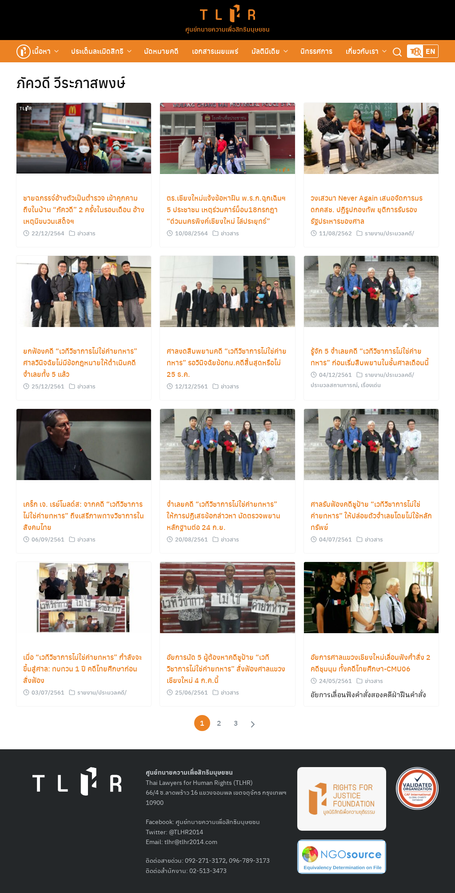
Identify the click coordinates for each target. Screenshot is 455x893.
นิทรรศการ (316, 51)
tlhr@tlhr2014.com (190, 841)
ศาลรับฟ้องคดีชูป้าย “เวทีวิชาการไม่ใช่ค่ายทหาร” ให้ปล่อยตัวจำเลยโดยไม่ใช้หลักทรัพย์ (371, 515)
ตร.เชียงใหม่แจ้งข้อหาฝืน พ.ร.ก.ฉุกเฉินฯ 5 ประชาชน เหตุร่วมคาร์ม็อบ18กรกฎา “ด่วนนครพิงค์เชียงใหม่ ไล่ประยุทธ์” (226, 209)
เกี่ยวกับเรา (362, 51)
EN (430, 51)
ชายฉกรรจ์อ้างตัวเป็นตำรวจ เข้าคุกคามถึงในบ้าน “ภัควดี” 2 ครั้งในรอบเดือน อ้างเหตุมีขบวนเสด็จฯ (83, 209)
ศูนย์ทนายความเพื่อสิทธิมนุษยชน (227, 28)
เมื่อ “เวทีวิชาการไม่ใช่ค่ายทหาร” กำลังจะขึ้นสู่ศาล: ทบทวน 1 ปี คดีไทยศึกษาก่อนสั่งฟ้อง (82, 668)
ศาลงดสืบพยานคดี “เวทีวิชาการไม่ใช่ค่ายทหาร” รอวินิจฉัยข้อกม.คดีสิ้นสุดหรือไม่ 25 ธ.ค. (227, 362)
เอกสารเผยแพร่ (215, 51)
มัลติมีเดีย (265, 51)
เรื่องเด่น (371, 384)
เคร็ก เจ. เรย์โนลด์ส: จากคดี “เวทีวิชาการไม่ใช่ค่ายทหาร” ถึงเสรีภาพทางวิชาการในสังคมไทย (83, 515)
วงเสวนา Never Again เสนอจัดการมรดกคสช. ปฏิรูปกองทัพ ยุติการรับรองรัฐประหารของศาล (367, 209)
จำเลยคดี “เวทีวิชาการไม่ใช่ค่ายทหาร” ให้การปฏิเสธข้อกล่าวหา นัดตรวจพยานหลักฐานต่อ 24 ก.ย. (223, 515)
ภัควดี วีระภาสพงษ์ (70, 82)
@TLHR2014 (186, 831)
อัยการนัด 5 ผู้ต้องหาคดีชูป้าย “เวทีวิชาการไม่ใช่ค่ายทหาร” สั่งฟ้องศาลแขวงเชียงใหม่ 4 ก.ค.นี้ (226, 668)
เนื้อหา (41, 51)
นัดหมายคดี (161, 51)
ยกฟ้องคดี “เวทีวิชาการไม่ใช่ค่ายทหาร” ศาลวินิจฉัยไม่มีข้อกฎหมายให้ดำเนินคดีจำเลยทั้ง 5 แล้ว (80, 362)
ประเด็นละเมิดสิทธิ (97, 51)
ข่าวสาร (86, 233)
